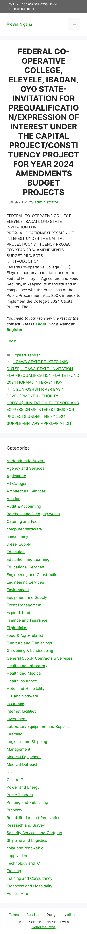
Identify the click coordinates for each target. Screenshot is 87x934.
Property (14, 810)
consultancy (17, 536)
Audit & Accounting (24, 506)
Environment (18, 590)
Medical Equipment (24, 757)
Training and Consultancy (29, 878)
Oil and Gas (17, 779)
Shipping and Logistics (27, 840)
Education (16, 552)
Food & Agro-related (25, 635)
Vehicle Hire (17, 893)
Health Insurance (22, 681)
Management (18, 749)
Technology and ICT (24, 863)
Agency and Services (25, 468)
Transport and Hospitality (29, 886)
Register (15, 329)
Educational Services (25, 567)
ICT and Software (22, 696)
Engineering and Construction (33, 574)
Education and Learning (28, 559)
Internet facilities (21, 711)
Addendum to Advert (26, 461)
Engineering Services (25, 582)
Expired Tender (26, 355)
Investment (17, 719)
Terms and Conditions (26, 915)
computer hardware (24, 529)
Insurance (15, 704)
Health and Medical (24, 673)
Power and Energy (23, 787)
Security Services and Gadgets (34, 833)
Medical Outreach (22, 764)
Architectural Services (26, 491)
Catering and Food (23, 521)
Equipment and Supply (27, 597)
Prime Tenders (20, 795)
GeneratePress (44, 927)
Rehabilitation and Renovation (33, 817)
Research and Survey (26, 825)
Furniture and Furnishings (29, 643)
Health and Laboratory (27, 666)
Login (41, 324)
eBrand (73, 915)
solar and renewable (25, 848)
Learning (14, 734)
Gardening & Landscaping (30, 650)
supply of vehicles (23, 855)
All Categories (19, 483)
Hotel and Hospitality (25, 688)
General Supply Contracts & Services (39, 658)
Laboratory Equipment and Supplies (39, 726)
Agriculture (16, 476)
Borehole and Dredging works (33, 514)
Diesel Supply (19, 544)
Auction (13, 498)
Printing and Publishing (27, 802)
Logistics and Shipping (27, 741)
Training (14, 871)
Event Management (24, 605)
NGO (11, 772)
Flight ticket (17, 628)
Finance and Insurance (27, 620)
